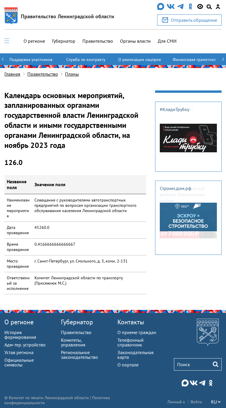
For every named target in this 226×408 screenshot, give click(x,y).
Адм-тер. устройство (25, 345)
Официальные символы (19, 362)
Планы (72, 74)
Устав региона (19, 352)
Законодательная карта (135, 354)
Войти (196, 401)
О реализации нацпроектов (139, 62)
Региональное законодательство (79, 354)
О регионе (34, 41)
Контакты (130, 322)
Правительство (97, 41)
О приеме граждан (136, 332)
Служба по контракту (85, 59)
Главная (12, 74)
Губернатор (63, 41)
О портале (128, 365)
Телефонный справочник (130, 342)
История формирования (20, 334)
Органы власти (135, 41)
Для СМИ (167, 41)
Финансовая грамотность (194, 62)
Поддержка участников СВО (30, 62)
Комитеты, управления (73, 342)
